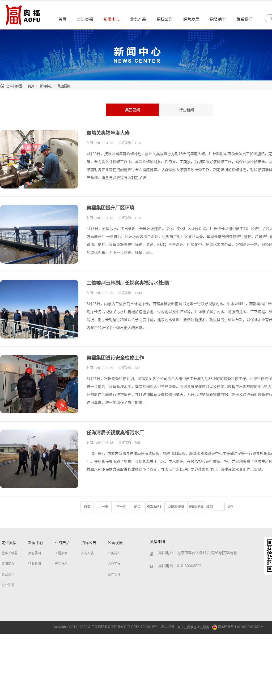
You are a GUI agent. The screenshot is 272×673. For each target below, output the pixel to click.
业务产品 (138, 19)
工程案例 (61, 553)
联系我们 (244, 19)
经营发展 (191, 19)
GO (230, 507)
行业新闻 (186, 110)
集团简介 (8, 564)
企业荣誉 (8, 585)
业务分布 (114, 553)
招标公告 (165, 19)
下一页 (121, 507)
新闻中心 (112, 19)
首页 (62, 19)
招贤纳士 (218, 19)
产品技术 (61, 564)
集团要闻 (132, 110)
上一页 (103, 507)
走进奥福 (85, 19)
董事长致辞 (10, 553)
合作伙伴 (114, 574)
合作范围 (114, 564)
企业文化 (8, 574)
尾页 (137, 507)
